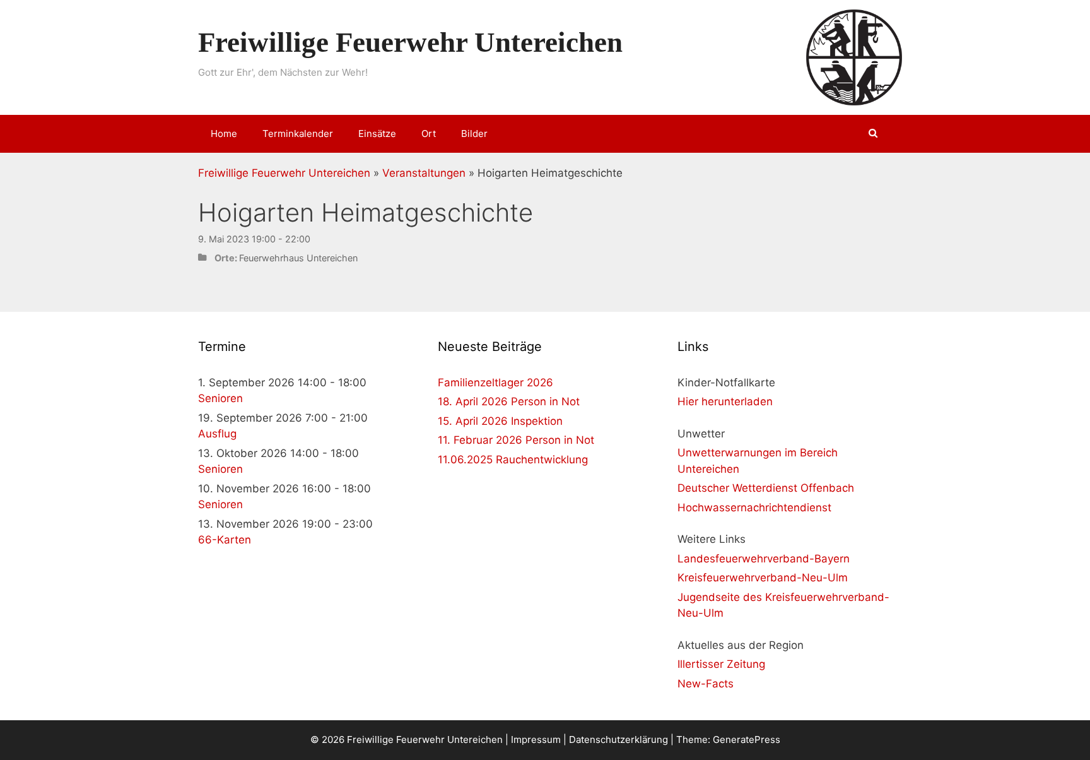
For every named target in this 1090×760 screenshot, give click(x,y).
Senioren (220, 398)
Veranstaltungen (424, 173)
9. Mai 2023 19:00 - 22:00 (254, 239)
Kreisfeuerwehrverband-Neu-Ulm (762, 577)
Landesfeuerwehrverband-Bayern (763, 558)
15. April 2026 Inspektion (500, 421)
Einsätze (377, 134)
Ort (428, 134)
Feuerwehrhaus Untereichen (298, 257)
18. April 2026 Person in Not (509, 401)
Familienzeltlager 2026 (495, 382)
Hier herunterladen (725, 401)
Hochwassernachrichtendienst (754, 507)
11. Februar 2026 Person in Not (516, 440)
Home (224, 134)
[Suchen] (873, 134)
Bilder (474, 134)
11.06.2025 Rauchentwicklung (513, 459)
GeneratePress (746, 739)
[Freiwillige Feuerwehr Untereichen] (854, 56)
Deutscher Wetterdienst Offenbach (765, 488)
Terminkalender (297, 134)
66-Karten (224, 539)
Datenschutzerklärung (618, 739)
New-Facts (705, 683)
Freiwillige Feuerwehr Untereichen (410, 42)
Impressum (536, 739)
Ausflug (217, 433)
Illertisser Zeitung (721, 664)
